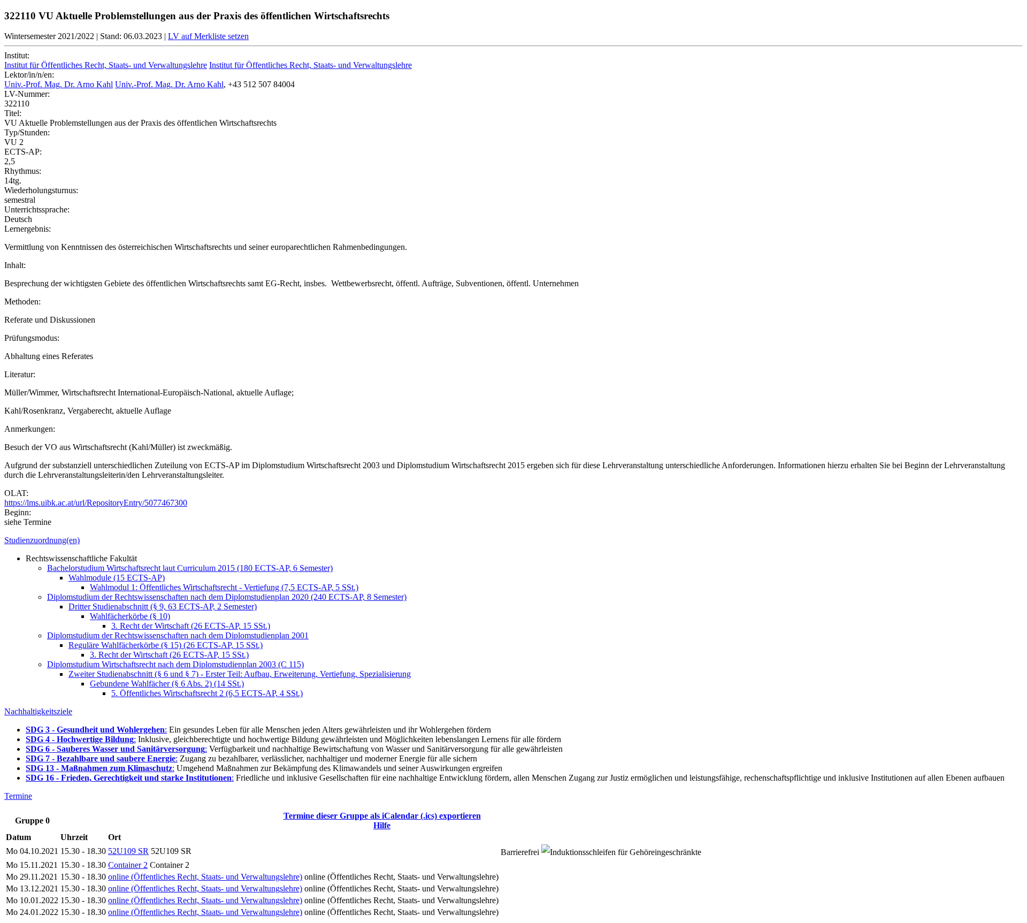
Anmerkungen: (29, 428)
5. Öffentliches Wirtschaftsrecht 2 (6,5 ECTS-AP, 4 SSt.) (207, 693)
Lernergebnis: (27, 228)
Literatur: (19, 374)
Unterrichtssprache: (37, 209)
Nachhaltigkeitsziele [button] (38, 711)
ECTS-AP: (23, 151)
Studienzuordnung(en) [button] (42, 540)
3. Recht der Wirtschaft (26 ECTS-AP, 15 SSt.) (190, 625)
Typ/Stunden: (27, 132)
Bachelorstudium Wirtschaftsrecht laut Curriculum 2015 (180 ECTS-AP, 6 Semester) (190, 568)
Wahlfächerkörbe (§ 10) (130, 616)
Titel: (12, 113)
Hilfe (381, 825)
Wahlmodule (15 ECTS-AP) (116, 577)
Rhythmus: (22, 171)
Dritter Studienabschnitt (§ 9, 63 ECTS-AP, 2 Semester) (162, 606)
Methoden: (22, 301)
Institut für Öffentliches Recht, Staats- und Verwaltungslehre (105, 65)
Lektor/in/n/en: (29, 74)
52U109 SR (128, 851)
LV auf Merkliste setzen (208, 36)
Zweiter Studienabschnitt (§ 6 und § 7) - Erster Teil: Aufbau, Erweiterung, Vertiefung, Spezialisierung (239, 673)
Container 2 (128, 864)
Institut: (16, 55)
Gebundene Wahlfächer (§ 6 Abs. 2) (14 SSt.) (167, 683)
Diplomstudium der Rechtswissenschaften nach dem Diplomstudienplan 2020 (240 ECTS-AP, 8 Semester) (227, 596)
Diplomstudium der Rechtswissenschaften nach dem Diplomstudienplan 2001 (178, 635)
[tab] (513, 540)
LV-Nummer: (27, 93)
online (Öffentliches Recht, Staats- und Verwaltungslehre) (205, 876)
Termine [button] (18, 795)
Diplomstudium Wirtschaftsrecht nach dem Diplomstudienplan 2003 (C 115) (175, 664)
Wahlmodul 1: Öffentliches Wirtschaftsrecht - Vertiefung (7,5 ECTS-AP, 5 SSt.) (224, 587)
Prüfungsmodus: (31, 337)
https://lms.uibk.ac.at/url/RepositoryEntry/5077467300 (95, 502)
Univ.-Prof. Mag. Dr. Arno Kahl (58, 84)
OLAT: (16, 493)
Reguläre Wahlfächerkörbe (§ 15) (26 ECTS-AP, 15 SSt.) (165, 645)
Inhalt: (15, 265)
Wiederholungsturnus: (41, 190)
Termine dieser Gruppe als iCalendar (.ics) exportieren (382, 815)
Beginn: (17, 512)
